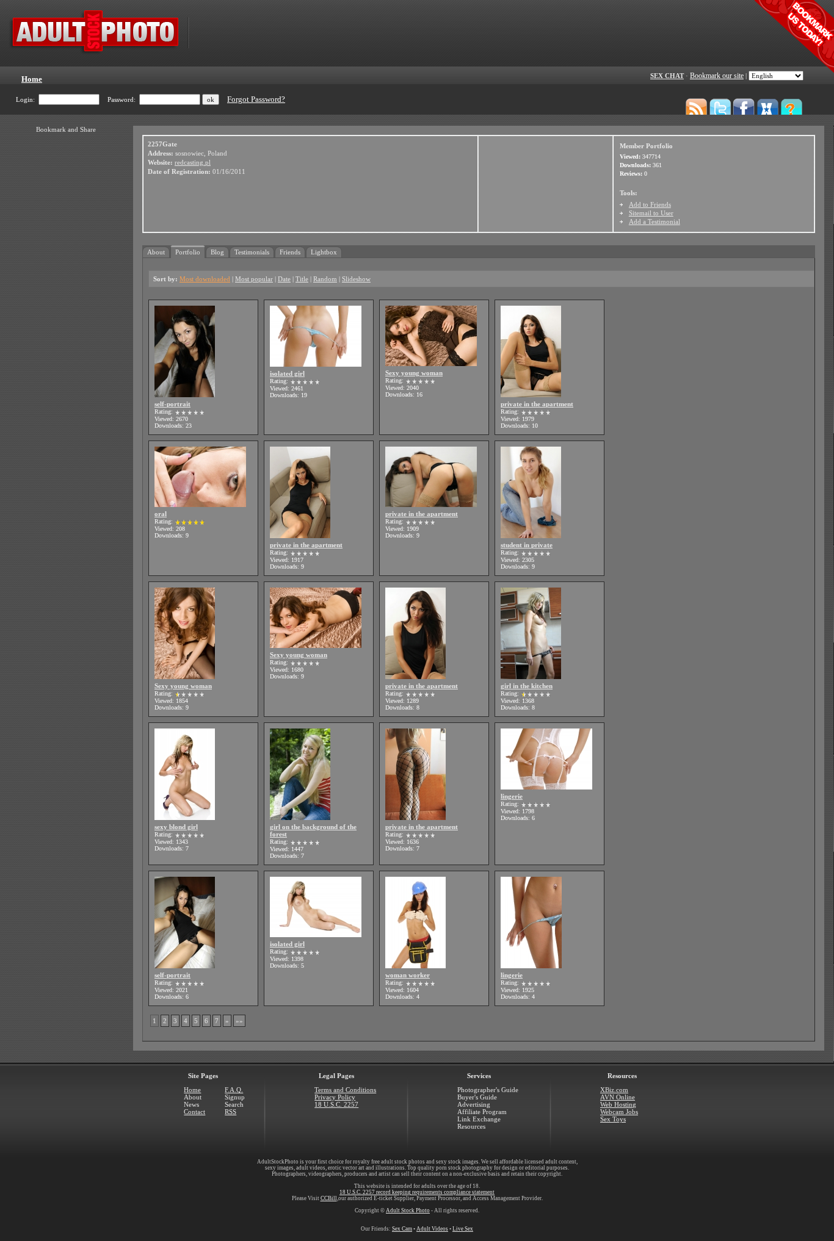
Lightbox (324, 252)
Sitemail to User (651, 213)
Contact (194, 1111)
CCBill (329, 1198)
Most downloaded (204, 278)
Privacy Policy (334, 1097)
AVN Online (617, 1097)
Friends (290, 252)
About (156, 252)
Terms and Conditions (345, 1089)
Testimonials (251, 252)
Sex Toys (613, 1119)
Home (192, 1089)
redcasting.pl (193, 162)
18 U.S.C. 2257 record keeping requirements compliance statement (417, 1192)
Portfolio (187, 252)
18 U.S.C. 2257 (336, 1104)
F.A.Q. (234, 1089)
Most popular (254, 278)
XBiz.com (614, 1089)
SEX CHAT (667, 75)
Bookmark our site (717, 75)
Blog (217, 252)
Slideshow (356, 278)
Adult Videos (432, 1229)
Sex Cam (402, 1229)
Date (284, 278)
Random (325, 278)
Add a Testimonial (654, 221)
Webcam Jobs (619, 1111)
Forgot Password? (256, 99)
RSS (230, 1111)
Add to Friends (650, 204)
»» (239, 1020)
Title (302, 278)
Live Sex (462, 1229)
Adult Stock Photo (408, 1210)
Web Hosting (618, 1104)
